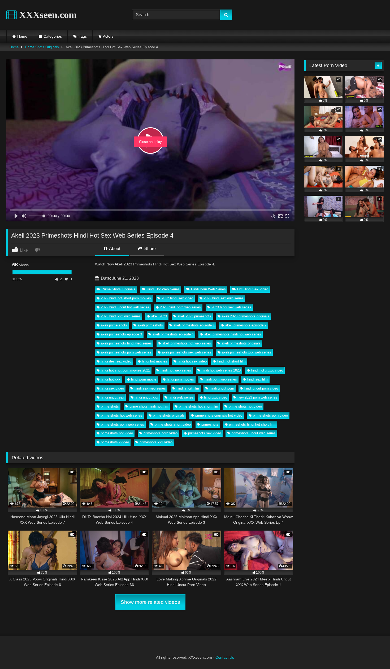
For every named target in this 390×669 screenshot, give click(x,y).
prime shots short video (173, 424)
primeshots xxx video (156, 442)
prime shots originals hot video (218, 415)
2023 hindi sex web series (231, 307)
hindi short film (187, 388)
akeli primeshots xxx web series (246, 352)
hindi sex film (257, 379)
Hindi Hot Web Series (163, 289)
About (114, 248)
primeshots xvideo (115, 442)
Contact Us (224, 657)
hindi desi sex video (116, 361)
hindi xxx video (215, 397)
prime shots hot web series (121, 415)
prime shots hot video (245, 406)
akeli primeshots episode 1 (194, 325)
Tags (83, 36)
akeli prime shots (114, 325)
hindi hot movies (154, 361)
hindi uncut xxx (146, 397)
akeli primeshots (150, 325)
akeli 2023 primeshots (194, 316)
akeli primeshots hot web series (186, 343)
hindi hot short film (231, 361)
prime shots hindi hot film (148, 406)
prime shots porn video (270, 415)
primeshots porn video (160, 433)
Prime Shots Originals (42, 47)
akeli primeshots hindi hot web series (232, 334)
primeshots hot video (117, 433)
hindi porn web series (221, 379)
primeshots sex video (204, 433)
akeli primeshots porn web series (126, 352)
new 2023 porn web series (257, 397)
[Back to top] (373, 653)
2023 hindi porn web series (180, 307)
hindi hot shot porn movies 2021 (125, 370)
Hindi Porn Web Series (208, 289)
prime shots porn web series (122, 424)
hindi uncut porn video (261, 388)
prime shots (110, 406)
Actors (108, 36)
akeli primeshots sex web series (186, 352)
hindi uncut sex (112, 397)
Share (149, 248)
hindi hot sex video (192, 361)
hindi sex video (112, 388)
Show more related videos (150, 602)
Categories (53, 36)
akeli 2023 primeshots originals (245, 316)
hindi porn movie (143, 379)
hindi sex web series (150, 388)
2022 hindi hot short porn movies (126, 298)
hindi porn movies (180, 379)
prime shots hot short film (198, 406)
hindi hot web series (176, 370)
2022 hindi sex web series (224, 298)
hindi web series (181, 397)
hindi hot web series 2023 (221, 370)
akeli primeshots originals (241, 343)
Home (22, 36)
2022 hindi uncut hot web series (125, 307)
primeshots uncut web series (254, 433)
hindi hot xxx (110, 379)
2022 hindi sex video (177, 298)
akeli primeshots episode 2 (245, 325)
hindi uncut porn (222, 388)
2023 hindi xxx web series (121, 316)
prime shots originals (169, 415)
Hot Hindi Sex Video (252, 289)
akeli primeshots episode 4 (173, 334)
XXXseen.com (47, 15)
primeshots (209, 424)
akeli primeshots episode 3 (121, 334)
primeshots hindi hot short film (252, 424)
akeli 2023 (159, 316)
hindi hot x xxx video (267, 370)
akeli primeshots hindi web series (126, 343)
